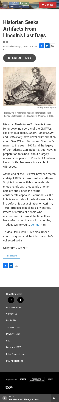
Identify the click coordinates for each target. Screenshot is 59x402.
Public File (11, 320)
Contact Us (11, 314)
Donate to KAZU (14, 347)
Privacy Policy (13, 334)
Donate (49, 4)
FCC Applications (14, 361)
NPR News (11, 255)
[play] (5, 398)
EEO (8, 341)
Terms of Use (13, 327)
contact (35, 224)
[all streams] (55, 398)
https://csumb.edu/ (15, 354)
